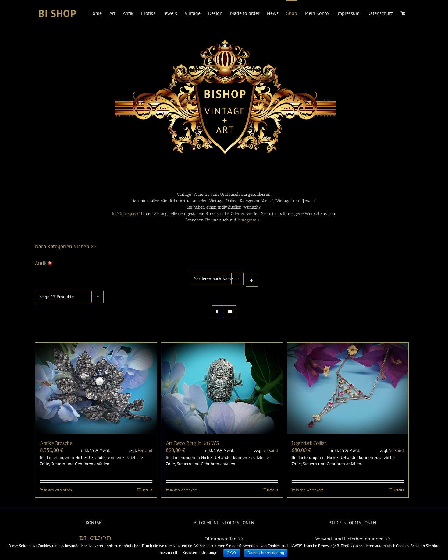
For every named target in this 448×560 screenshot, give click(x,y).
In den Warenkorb (58, 490)
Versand (145, 450)
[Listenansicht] (230, 312)
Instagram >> (250, 220)
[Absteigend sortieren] (252, 280)
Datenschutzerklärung (265, 553)
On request (128, 213)
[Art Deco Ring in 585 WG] (222, 388)
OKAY (231, 553)
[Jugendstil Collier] (348, 388)
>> (241, 538)
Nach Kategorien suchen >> (65, 246)
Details (146, 490)
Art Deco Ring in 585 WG (192, 443)
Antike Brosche (56, 443)
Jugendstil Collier (309, 443)
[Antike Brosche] (96, 388)
